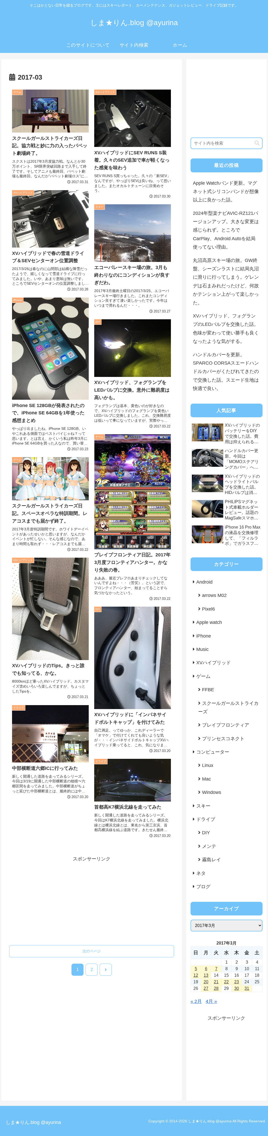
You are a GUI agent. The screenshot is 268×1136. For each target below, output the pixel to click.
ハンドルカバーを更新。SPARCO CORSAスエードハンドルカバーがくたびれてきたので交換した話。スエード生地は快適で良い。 (226, 371)
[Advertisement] (91, 900)
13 (206, 975)
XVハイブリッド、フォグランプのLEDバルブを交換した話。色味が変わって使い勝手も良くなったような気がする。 (226, 328)
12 (195, 975)
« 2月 (196, 1001)
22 (226, 982)
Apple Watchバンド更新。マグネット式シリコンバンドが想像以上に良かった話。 (226, 191)
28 (216, 988)
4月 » (211, 1001)
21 (216, 982)
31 (246, 988)
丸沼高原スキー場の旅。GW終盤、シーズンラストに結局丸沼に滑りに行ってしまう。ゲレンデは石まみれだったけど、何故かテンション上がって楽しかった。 (226, 281)
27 (206, 988)
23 (236, 982)
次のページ (91, 951)
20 (206, 982)
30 (236, 988)
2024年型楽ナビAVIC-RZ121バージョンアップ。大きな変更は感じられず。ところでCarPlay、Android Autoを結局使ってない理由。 (226, 230)
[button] (257, 143)
